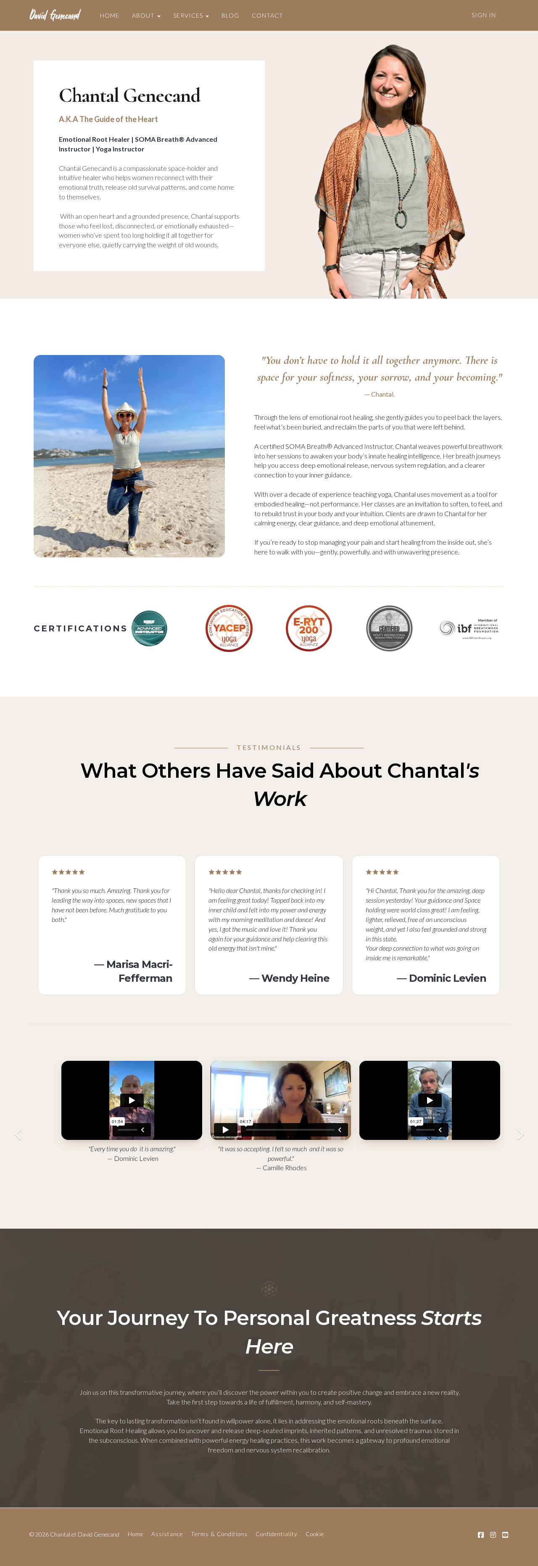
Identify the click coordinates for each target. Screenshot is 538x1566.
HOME (109, 15)
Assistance (167, 1534)
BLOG (230, 15)
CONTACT (267, 15)
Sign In (484, 15)
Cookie (315, 1534)
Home (135, 1534)
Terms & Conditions (219, 1534)
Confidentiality (277, 1534)
